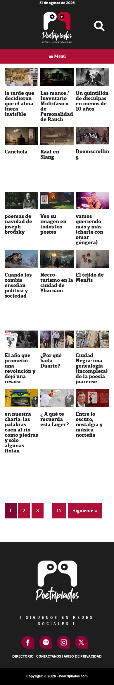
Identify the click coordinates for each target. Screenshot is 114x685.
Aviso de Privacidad (83, 656)
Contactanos (48, 656)
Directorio (23, 656)
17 (61, 510)
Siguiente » (84, 510)
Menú (60, 56)
